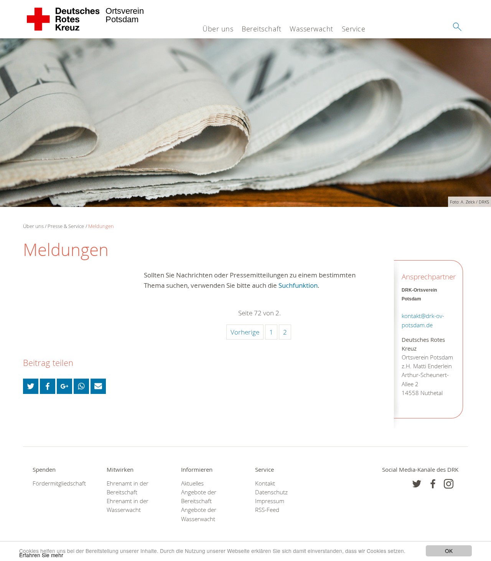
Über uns (218, 28)
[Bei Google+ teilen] (64, 386)
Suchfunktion (298, 285)
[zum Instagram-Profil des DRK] (448, 484)
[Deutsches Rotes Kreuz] (63, 19)
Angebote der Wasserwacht (198, 514)
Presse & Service (66, 226)
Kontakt (265, 483)
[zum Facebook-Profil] (417, 484)
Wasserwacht (311, 28)
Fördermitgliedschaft (59, 483)
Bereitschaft (261, 28)
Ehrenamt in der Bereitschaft (127, 488)
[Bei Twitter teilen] (30, 386)
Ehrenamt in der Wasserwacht (127, 505)
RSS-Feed (267, 509)
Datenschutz (271, 492)
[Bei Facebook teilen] (47, 386)
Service (354, 28)
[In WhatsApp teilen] (81, 386)
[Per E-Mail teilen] (98, 386)
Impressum (269, 501)
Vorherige (245, 332)
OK (449, 550)
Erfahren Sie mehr (41, 555)
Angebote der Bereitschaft (198, 497)
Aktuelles (192, 483)
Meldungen (101, 226)
